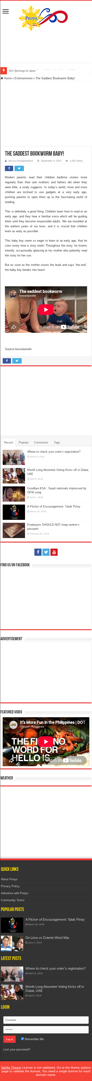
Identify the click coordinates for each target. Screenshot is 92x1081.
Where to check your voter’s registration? (53, 451)
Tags (57, 442)
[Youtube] (54, 552)
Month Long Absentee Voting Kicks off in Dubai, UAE (41, 70)
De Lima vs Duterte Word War (47, 938)
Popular (24, 442)
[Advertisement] (46, 47)
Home (7, 78)
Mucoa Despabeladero (20, 160)
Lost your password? (16, 1049)
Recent (8, 442)
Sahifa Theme (11, 1067)
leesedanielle (23, 349)
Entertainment (24, 78)
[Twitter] (46, 552)
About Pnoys (9, 879)
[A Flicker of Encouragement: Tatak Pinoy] (12, 925)
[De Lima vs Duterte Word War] (12, 943)
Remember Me (34, 1039)
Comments (41, 442)
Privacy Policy (10, 886)
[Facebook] (38, 552)
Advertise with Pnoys (14, 893)
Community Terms (13, 900)
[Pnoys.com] (46, 17)
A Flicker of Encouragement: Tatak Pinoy (53, 506)
